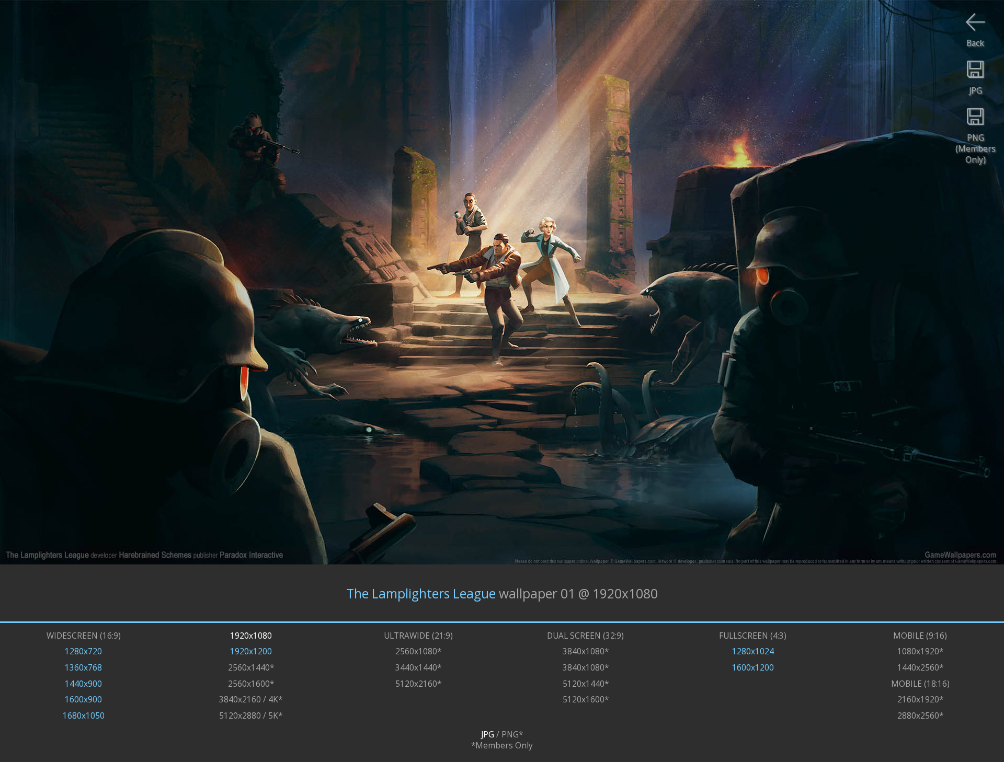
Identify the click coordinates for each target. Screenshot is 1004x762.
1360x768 (83, 667)
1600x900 (83, 699)
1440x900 (83, 683)
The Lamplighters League (421, 593)
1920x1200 (251, 651)
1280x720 (83, 651)
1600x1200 (753, 667)
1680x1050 (84, 715)
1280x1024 (753, 651)
